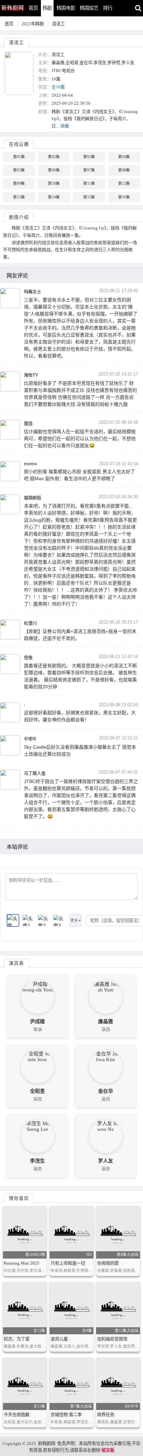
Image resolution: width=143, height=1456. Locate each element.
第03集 (89, 157)
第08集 (124, 170)
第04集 (124, 157)
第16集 (124, 197)
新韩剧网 (46, 1443)
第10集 (54, 183)
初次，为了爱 (17, 1338)
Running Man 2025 (21, 1263)
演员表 (16, 963)
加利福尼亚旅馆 (112, 1338)
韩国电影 (66, 8)
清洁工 (58, 23)
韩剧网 (12, 8)
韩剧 (47, 8)
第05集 (19, 170)
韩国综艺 (89, 8)
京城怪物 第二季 (66, 1414)
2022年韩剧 (33, 23)
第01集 (19, 157)
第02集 (54, 157)
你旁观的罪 (108, 1263)
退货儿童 (59, 1338)
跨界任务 (105, 1414)
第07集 (89, 170)
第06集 (54, 170)
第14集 (54, 197)
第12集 (124, 183)
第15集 (89, 197)
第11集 (89, 183)
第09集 (19, 183)
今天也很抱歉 (17, 1414)
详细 (64, 125)
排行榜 (110, 8)
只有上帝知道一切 (68, 1263)
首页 (33, 8)
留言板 (107, 1450)
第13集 (19, 197)
